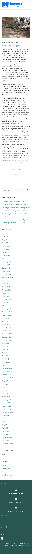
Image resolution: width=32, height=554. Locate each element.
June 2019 (5, 422)
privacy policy (16, 550)
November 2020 (7, 371)
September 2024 (7, 277)
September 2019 (7, 412)
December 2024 (7, 268)
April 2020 (5, 393)
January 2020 (6, 403)
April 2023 (5, 306)
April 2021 (5, 356)
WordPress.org (7, 475)
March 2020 (6, 397)
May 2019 (5, 425)
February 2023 (6, 309)
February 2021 (6, 362)
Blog (4, 46)
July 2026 (5, 233)
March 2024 (6, 287)
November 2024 (7, 271)
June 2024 (5, 284)
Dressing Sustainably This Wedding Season (16, 208)
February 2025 (6, 262)
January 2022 (6, 331)
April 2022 (5, 321)
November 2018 (7, 441)
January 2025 (6, 265)
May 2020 (5, 390)
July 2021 (5, 346)
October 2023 (6, 299)
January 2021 (6, 365)
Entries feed (6, 469)
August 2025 (6, 255)
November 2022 (7, 315)
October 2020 (6, 375)
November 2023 (7, 296)
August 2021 (6, 343)
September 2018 (7, 444)
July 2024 (5, 281)
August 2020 (6, 381)
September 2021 (7, 340)
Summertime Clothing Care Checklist (14, 211)
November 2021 (7, 334)
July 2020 (5, 384)
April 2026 (5, 243)
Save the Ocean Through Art (17, 161)
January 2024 (6, 293)
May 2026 (5, 240)
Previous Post (16, 170)
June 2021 (5, 350)
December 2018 (7, 437)
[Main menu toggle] (28, 5)
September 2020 (7, 378)
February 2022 (6, 328)
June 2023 (5, 302)
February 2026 (6, 249)
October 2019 (6, 409)
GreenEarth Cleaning (20, 163)
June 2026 (5, 237)
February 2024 (6, 290)
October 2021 (6, 337)
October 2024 (6, 274)
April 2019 (5, 428)
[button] (16, 523)
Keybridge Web (24, 546)
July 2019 (5, 419)
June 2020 (5, 387)
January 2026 (6, 252)
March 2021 (6, 359)
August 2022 (6, 318)
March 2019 (6, 431)
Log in (4, 466)
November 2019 (7, 406)
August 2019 (6, 415)
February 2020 (6, 400)
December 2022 (7, 312)
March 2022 (6, 324)
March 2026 (6, 246)
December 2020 (7, 368)
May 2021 (5, 353)
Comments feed (7, 472)
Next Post (16, 175)
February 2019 (6, 434)
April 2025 (5, 259)
